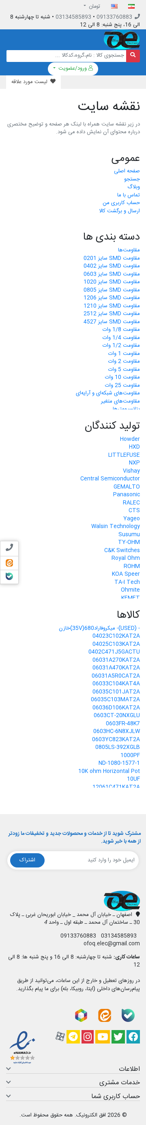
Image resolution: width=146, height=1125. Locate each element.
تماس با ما (128, 196)
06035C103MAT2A (115, 700)
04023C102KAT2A (116, 636)
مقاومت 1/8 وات (121, 330)
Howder (130, 440)
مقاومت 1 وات (124, 354)
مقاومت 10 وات (122, 378)
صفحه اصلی (127, 171)
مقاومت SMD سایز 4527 (112, 322)
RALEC (131, 503)
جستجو (132, 180)
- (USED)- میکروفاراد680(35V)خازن (99, 629)
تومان (94, 6)
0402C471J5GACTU (114, 652)
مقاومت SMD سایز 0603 (112, 275)
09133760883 (114, 17)
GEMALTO (127, 487)
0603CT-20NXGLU (117, 716)
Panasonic (126, 495)
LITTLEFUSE (124, 455)
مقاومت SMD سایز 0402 (112, 266)
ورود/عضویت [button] (72, 68)
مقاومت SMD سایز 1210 (112, 306)
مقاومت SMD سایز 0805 (112, 290)
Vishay (131, 471)
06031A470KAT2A (116, 668)
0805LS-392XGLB (117, 748)
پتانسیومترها (126, 409)
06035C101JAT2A (116, 692)
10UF (133, 779)
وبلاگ (133, 187)
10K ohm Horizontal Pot (109, 772)
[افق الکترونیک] (122, 39)
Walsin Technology (115, 527)
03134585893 (73, 17)
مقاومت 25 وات (122, 386)
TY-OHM (129, 543)
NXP (134, 463)
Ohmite (130, 590)
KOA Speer (126, 574)
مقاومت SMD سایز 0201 (112, 259)
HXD (134, 447)
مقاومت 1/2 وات (121, 346)
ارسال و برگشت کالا (119, 211)
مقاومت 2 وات (124, 362)
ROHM (132, 567)
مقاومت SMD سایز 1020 (112, 282)
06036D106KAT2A (116, 708)
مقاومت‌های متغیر (120, 402)
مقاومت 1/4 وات (121, 338)
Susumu (129, 535)
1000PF (130, 756)
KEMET (130, 598)
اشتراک (27, 860)
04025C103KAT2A (116, 645)
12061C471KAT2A (116, 788)
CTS (134, 511)
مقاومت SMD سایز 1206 (112, 298)
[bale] (128, 1015)
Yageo (131, 519)
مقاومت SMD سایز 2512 (112, 314)
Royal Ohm (126, 559)
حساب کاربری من (121, 203)
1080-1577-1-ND (119, 764)
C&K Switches (122, 551)
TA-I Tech (127, 583)
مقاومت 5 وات (124, 370)
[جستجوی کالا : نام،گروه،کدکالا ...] (133, 56)
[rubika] (81, 1015)
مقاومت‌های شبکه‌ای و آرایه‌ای (108, 394)
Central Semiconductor (110, 479)
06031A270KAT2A (116, 660)
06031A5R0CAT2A (116, 676)
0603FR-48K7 (123, 724)
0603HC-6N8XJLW (116, 732)
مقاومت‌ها (129, 251)
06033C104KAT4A (116, 684)
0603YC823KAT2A (116, 740)
